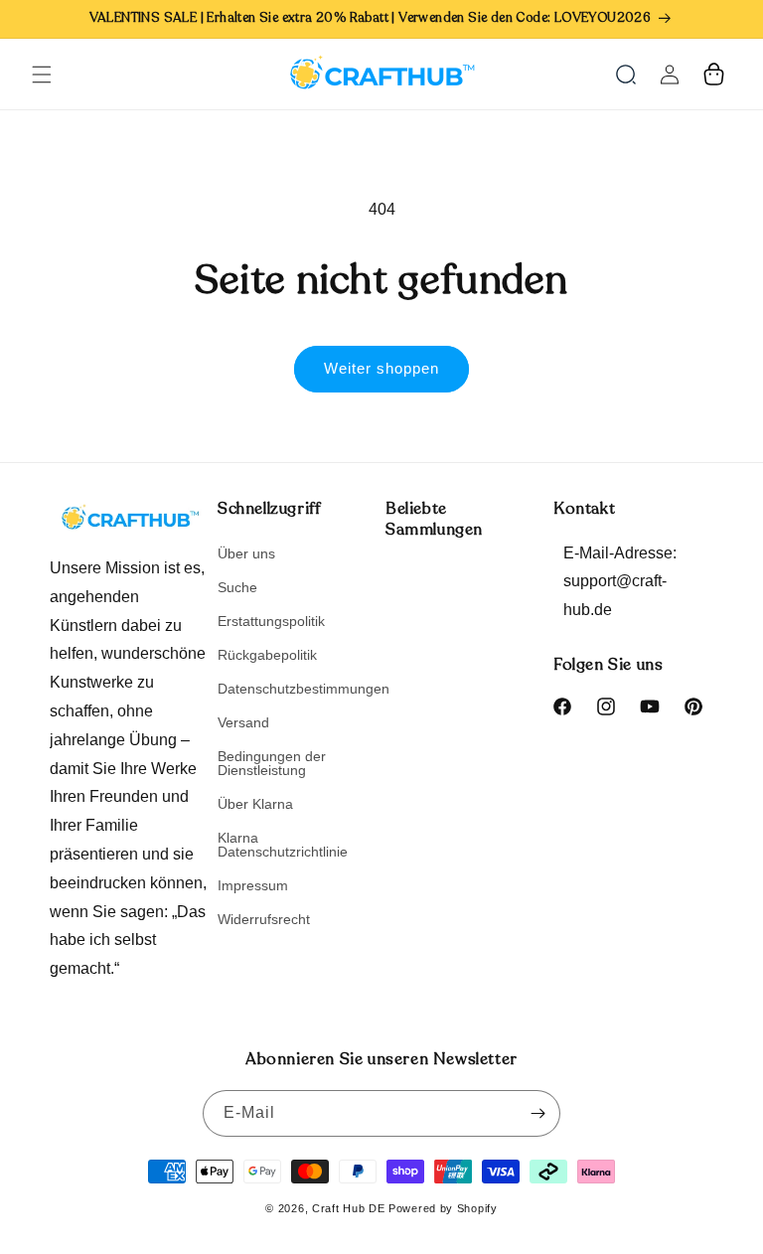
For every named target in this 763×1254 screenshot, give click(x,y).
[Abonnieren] (537, 1113)
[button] (42, 74)
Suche (237, 587)
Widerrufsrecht (264, 919)
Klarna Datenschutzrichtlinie (283, 845)
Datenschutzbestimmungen (303, 689)
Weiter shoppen (381, 368)
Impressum (253, 885)
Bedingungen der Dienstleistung (272, 763)
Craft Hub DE (348, 1208)
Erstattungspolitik (271, 621)
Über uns (246, 554)
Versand (243, 722)
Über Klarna (255, 804)
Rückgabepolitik (267, 655)
